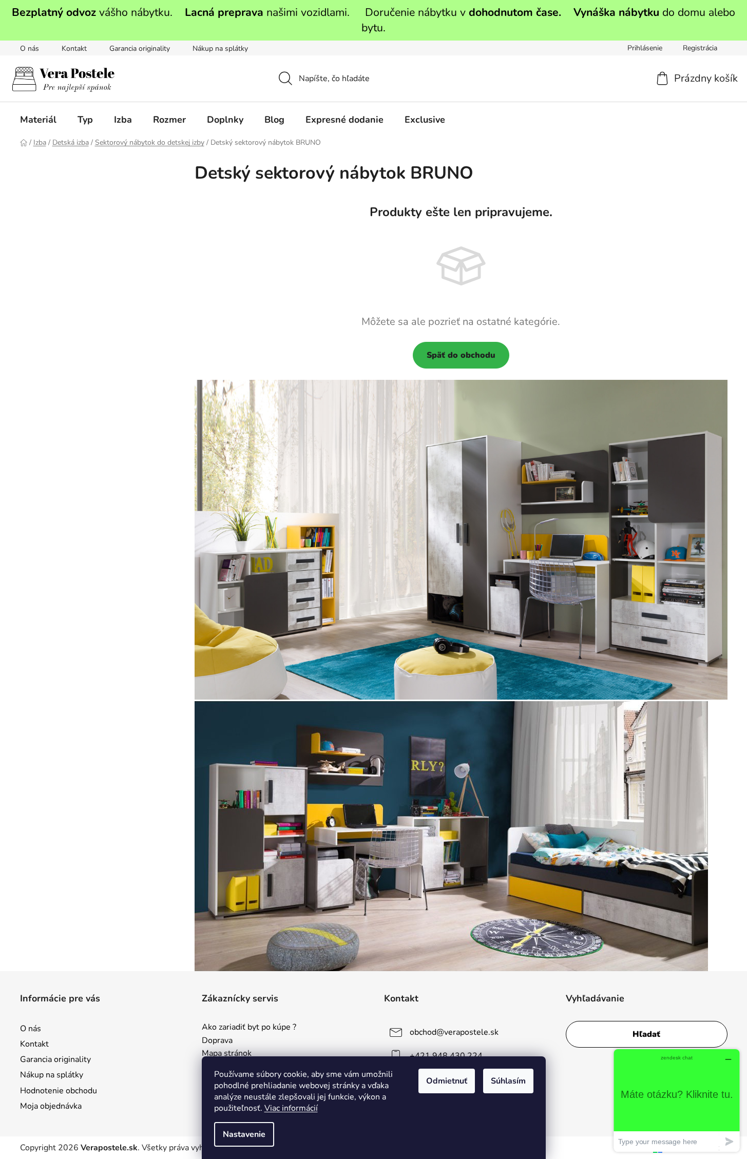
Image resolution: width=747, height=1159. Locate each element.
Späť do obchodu (461, 355)
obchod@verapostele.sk (454, 1032)
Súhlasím (508, 1081)
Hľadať (646, 1034)
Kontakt (74, 48)
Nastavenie (244, 1134)
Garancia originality (139, 48)
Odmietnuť (446, 1081)
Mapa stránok (227, 1053)
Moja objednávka (51, 1106)
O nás (29, 48)
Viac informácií (291, 1108)
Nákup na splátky (220, 48)
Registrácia (700, 48)
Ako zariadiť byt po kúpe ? (249, 1027)
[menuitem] (38, 119)
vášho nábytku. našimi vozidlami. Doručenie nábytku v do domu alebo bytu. (373, 20)
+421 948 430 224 (446, 1055)
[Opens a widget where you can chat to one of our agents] (676, 1100)
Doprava (217, 1041)
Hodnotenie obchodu (58, 1090)
